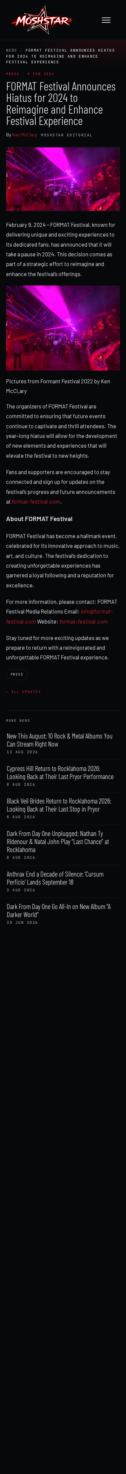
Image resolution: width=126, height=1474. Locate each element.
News (11, 50)
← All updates (23, 692)
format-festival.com (36, 501)
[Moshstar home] (41, 20)
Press (17, 674)
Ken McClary (24, 134)
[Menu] (109, 20)
